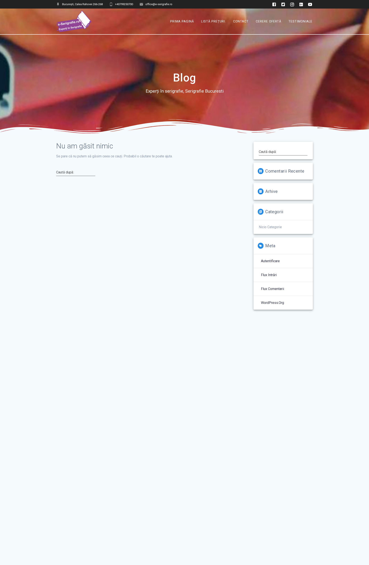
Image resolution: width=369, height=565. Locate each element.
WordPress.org (272, 303)
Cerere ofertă (268, 21)
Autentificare (270, 261)
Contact (241, 21)
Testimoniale (300, 21)
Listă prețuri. (213, 21)
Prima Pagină (182, 21)
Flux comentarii (272, 289)
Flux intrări (269, 275)
